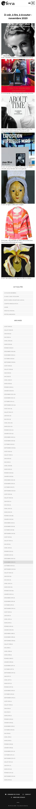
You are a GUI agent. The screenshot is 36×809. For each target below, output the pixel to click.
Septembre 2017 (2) (9, 672)
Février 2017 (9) (8, 687)
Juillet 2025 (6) (8, 369)
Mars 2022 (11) (8, 512)
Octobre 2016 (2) (9, 694)
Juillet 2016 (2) (8, 705)
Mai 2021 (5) (7, 544)
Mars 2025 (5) (8, 383)
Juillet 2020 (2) (8, 572)
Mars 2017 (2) (8, 683)
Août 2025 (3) (8, 365)
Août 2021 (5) (8, 537)
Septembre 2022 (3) (9, 490)
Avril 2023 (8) (8, 465)
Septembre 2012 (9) (9, 776)
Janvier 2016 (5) (8, 722)
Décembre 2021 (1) (9, 522)
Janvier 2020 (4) (9, 594)
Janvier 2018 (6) (8, 662)
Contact (28, 794)
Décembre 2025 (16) (9, 351)
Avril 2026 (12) (8, 340)
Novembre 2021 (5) (9, 526)
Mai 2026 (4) (7, 337)
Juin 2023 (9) (7, 458)
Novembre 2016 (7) (9, 690)
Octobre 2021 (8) (9, 530)
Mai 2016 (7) (7, 712)
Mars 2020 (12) (8, 587)
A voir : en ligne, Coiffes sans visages (12, 204)
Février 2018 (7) (8, 658)
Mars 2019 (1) (7, 622)
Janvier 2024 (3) (8, 433)
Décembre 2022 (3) (9, 480)
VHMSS (6, 307)
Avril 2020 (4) (8, 583)
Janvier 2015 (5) (8, 747)
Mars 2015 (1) (7, 740)
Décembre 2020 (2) (9, 558)
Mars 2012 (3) (8, 779)
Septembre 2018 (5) (9, 640)
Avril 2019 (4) (8, 619)
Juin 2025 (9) (7, 373)
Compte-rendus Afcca (11, 303)
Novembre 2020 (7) (9, 562)
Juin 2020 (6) (7, 576)
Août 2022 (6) (8, 494)
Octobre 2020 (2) (9, 565)
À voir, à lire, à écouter (11, 296)
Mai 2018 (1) (7, 647)
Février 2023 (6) (8, 472)
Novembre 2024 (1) (9, 398)
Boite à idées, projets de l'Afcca (14, 300)
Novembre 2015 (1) (9, 726)
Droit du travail (9, 310)
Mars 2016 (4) (8, 715)
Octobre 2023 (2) (9, 444)
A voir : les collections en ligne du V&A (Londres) (16, 278)
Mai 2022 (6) (7, 505)
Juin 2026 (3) (7, 333)
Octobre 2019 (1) (9, 605)
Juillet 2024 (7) (8, 412)
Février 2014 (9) (8, 772)
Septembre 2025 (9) (9, 362)
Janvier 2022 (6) (8, 519)
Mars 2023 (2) (8, 469)
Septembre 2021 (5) (9, 533)
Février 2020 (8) (9, 590)
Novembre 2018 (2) (9, 637)
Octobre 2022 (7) (9, 487)
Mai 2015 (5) (7, 733)
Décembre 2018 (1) (9, 633)
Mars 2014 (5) (8, 769)
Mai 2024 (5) (7, 419)
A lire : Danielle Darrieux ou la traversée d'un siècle (17, 57)
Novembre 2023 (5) (9, 440)
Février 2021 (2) (8, 551)
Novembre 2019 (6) (9, 601)
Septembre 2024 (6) (9, 405)
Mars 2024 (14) (8, 426)
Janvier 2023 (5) (8, 476)
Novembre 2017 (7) (9, 665)
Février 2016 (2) (8, 719)
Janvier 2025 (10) (9, 390)
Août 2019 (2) (8, 612)
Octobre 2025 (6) (9, 358)
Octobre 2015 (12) (9, 729)
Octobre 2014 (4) (9, 755)
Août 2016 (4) (8, 701)
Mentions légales (19, 797)
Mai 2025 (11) (7, 376)
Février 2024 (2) (8, 430)
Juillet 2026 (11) (8, 330)
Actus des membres (10, 293)
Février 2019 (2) (8, 626)
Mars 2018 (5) (8, 655)
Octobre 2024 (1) (9, 401)
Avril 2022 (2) (8, 508)
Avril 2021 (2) (8, 547)
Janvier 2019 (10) (9, 630)
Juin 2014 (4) (7, 765)
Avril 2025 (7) (8, 380)
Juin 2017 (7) (7, 676)
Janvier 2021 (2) (8, 555)
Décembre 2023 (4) (9, 437)
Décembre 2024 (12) (9, 394)
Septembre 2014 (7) (9, 758)
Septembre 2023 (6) (9, 448)
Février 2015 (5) (8, 744)
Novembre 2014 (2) (9, 751)
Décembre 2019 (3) (9, 597)
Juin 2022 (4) (7, 501)
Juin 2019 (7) (7, 615)
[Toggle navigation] (33, 3)
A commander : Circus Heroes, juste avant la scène (17, 93)
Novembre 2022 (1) (9, 483)
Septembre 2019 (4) (9, 608)
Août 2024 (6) (8, 408)
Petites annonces (9, 314)
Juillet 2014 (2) (8, 762)
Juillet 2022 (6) (8, 497)
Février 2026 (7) (8, 348)
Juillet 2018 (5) (8, 644)
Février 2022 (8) (8, 515)
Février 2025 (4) (8, 387)
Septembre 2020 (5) (9, 569)
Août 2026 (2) (8, 326)
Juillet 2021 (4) (8, 540)
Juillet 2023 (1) (8, 455)
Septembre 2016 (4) (9, 697)
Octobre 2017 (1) (9, 669)
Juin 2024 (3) (7, 415)
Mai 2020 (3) (7, 580)
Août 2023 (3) (8, 451)
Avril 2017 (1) (7, 680)
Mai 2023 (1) (7, 462)
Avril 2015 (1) (7, 737)
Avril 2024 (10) (8, 422)
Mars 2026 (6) (8, 344)
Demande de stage (14, 794)
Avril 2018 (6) (8, 651)
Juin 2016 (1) (7, 708)
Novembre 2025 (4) (9, 355)
